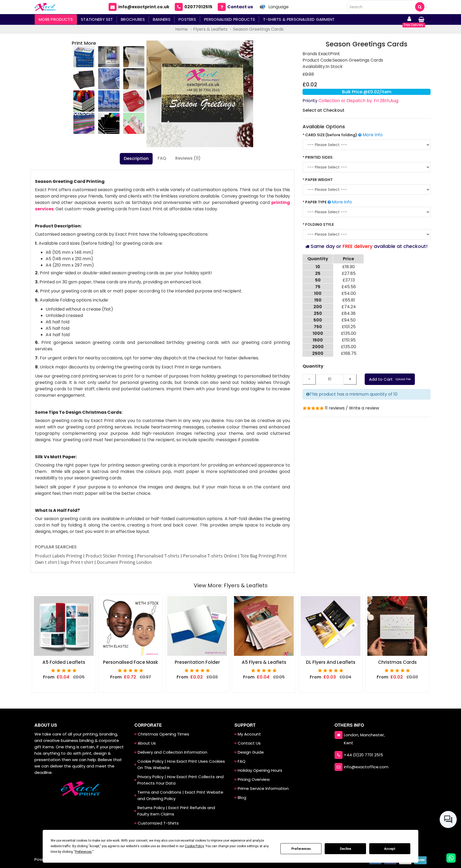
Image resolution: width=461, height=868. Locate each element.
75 (317, 287)
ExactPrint (329, 54)
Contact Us (249, 743)
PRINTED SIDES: (319, 157)
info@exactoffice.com (366, 767)
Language (278, 7)
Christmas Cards (397, 662)
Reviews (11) (188, 158)
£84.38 (348, 313)
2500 (317, 353)
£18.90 (348, 267)
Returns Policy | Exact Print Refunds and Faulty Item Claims (176, 811)
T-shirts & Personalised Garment (299, 19)
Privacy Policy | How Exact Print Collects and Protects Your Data (180, 780)
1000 (318, 333)
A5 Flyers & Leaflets (264, 662)
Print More (84, 43)
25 (317, 273)
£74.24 (348, 307)
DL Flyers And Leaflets (330, 662)
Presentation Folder (197, 662)
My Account (249, 734)
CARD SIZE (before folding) (331, 135)
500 (317, 320)
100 (317, 293)
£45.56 (348, 287)
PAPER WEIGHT (319, 179)
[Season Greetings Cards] (199, 94)
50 (318, 280)
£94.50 (348, 320)
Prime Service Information (263, 788)
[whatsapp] (451, 858)
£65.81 (348, 300)
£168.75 (348, 353)
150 (317, 300)
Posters (187, 19)
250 (318, 313)
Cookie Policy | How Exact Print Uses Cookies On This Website (181, 764)
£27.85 (349, 273)
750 (318, 327)
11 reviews (335, 408)
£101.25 (349, 327)
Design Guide (251, 752)
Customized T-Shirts (158, 823)
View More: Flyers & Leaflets (231, 585)
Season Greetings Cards (258, 29)
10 (318, 267)
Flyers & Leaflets (210, 29)
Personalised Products (229, 19)
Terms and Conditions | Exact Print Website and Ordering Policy (180, 795)
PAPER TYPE (316, 202)
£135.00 (348, 333)
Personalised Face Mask (130, 662)
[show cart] (421, 19)
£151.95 (349, 340)
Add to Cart (390, 379)
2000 (318, 347)
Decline (345, 849)
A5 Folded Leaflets (63, 662)
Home (181, 29)
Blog (242, 797)
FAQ (162, 158)
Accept (389, 849)
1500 (318, 340)
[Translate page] (262, 7)
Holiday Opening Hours (260, 770)
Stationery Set (97, 19)
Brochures (133, 19)
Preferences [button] (83, 852)
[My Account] (409, 19)
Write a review (364, 408)
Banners (161, 19)
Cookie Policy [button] (194, 846)
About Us (147, 743)
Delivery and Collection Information (172, 752)
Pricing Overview (254, 779)
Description (136, 158)
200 (317, 307)
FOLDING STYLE (319, 224)
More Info (372, 135)
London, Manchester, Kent (364, 739)
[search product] (419, 6)
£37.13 (349, 280)
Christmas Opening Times (163, 734)
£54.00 (348, 293)
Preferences (301, 849)
